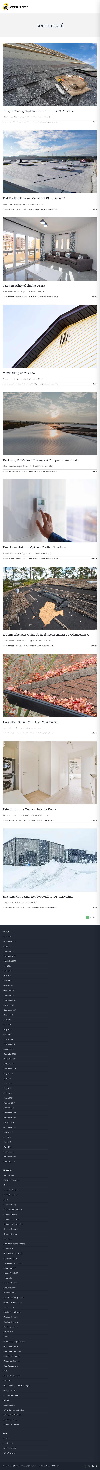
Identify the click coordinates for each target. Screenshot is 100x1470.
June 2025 (7, 937)
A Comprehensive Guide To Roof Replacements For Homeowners (46, 634)
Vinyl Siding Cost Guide (19, 373)
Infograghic (8, 1278)
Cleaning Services (43, 122)
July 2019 (7, 1078)
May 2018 (7, 1142)
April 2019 (7, 1093)
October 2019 (9, 1064)
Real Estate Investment (12, 1351)
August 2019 (8, 1074)
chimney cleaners (10, 1214)
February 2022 (9, 990)
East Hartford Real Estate (13, 1253)
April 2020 (7, 1034)
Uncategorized (9, 1405)
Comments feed (10, 1448)
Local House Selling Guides (14, 1297)
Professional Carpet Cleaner (14, 1341)
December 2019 (10, 1054)
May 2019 (7, 1088)
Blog (5, 1185)
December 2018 (10, 1113)
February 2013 (9, 1162)
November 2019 (10, 1059)
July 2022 (7, 966)
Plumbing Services (11, 1327)
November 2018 (10, 1118)
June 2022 (7, 971)
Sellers (6, 1371)
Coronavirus (8, 1249)
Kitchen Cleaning (10, 1293)
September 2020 (10, 1010)
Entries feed (8, 1443)
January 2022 (9, 995)
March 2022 (8, 985)
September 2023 (10, 941)
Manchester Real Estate (12, 1302)
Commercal (8, 1239)
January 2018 (9, 1152)
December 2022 (10, 956)
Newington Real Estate (12, 1312)
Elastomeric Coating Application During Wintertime (38, 896)
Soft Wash (8, 1381)
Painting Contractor (11, 1322)
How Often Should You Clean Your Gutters (31, 722)
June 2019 (7, 1083)
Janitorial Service (53, 122)
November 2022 (10, 961)
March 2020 (8, 1039)
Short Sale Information (12, 1376)
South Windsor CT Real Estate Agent (17, 1385)
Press (6, 1337)
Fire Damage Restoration (13, 1263)
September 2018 (10, 1127)
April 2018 (7, 1147)
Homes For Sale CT (11, 1273)
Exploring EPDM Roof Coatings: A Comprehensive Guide (41, 460)
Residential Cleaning (11, 1356)
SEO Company (55, 1466)
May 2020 (7, 1030)
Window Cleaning (10, 1420)
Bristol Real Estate (10, 1195)
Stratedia (10, 1466)
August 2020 (8, 1015)
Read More (94, 122)
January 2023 (9, 951)
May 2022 (7, 976)
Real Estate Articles (11, 1346)
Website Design (45, 1466)
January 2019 (9, 1108)
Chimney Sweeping (11, 1229)
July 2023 (7, 946)
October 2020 (9, 1005)
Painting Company (11, 1317)
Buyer (6, 1200)
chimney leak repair (11, 1219)
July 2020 (7, 1020)
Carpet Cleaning (33, 122)
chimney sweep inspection (14, 1224)
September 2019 (10, 1069)
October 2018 (9, 1122)
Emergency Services (11, 1258)
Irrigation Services (10, 1283)
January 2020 (9, 1049)
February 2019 (9, 1103)
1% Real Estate (9, 1175)
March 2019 (8, 1098)
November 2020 (10, 1000)
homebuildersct (9, 122)
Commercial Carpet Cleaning (14, 1244)
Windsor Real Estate (11, 1425)
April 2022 (7, 981)
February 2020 (9, 1044)
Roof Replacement (11, 1366)
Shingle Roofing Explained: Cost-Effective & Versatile (38, 111)
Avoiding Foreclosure (12, 1180)
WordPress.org (9, 1453)
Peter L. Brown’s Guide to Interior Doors (29, 809)
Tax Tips (7, 1400)
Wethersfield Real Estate (13, 1415)
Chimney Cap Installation (13, 1209)
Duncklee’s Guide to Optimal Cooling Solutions (34, 547)
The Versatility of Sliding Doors (24, 285)
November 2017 (10, 1157)
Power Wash (8, 1332)
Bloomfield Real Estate (12, 1190)
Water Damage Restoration (14, 1410)
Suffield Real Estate (11, 1395)
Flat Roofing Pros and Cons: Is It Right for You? (34, 198)
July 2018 (7, 1137)
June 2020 (7, 1025)
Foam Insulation (10, 1268)
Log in (6, 1438)
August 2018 (8, 1132)
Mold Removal (9, 1307)
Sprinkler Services (10, 1390)
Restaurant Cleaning (11, 1361)
